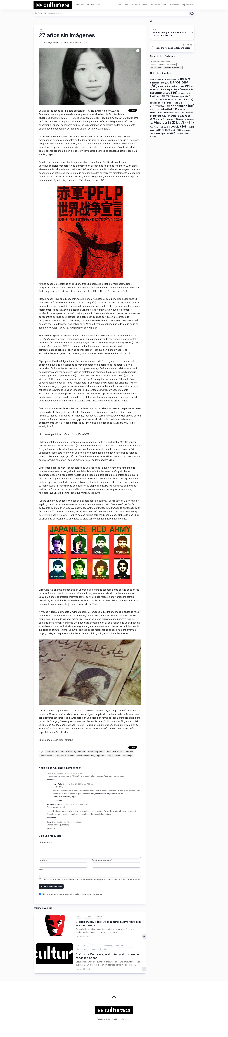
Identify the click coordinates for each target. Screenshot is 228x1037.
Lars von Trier (177, 113)
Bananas (60, 751)
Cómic (94, 945)
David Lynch (182, 96)
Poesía (145, 4)
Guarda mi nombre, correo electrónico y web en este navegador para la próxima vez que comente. (91, 879)
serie (176, 130)
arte (185, 78)
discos (154, 100)
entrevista (160, 106)
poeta (190, 127)
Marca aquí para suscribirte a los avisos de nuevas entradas (71, 894)
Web (41, 869)
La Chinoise (61, 756)
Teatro (179, 133)
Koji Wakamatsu (46, 756)
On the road (174, 4)
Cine (126, 4)
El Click (186, 99)
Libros (189, 113)
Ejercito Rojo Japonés (75, 751)
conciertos (165, 92)
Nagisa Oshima (114, 756)
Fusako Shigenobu (96, 751)
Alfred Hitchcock (172, 79)
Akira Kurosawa (157, 79)
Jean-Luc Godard (114, 751)
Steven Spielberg (164, 133)
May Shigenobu (98, 756)
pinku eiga (127, 756)
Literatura (155, 4)
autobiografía (159, 82)
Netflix (185, 123)
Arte (164, 4)
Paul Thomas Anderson (160, 127)
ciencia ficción (168, 86)
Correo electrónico (102, 860)
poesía (178, 126)
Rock (164, 130)
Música (118, 4)
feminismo (156, 110)
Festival (170, 109)
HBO (155, 112)
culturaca (184, 93)
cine (185, 86)
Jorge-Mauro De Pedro (57, 42)
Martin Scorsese (167, 119)
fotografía (184, 109)
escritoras (182, 106)
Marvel (182, 119)
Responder (51, 780)
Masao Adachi (83, 756)
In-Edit (165, 113)
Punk (154, 130)
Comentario (45, 842)
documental (168, 99)
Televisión (135, 4)
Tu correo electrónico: (160, 62)
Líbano (71, 756)
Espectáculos (188, 4)
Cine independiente (172, 89)
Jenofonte (129, 751)
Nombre (43, 860)
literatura (159, 115)
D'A (170, 96)
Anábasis (50, 751)
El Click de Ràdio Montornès (166, 103)
